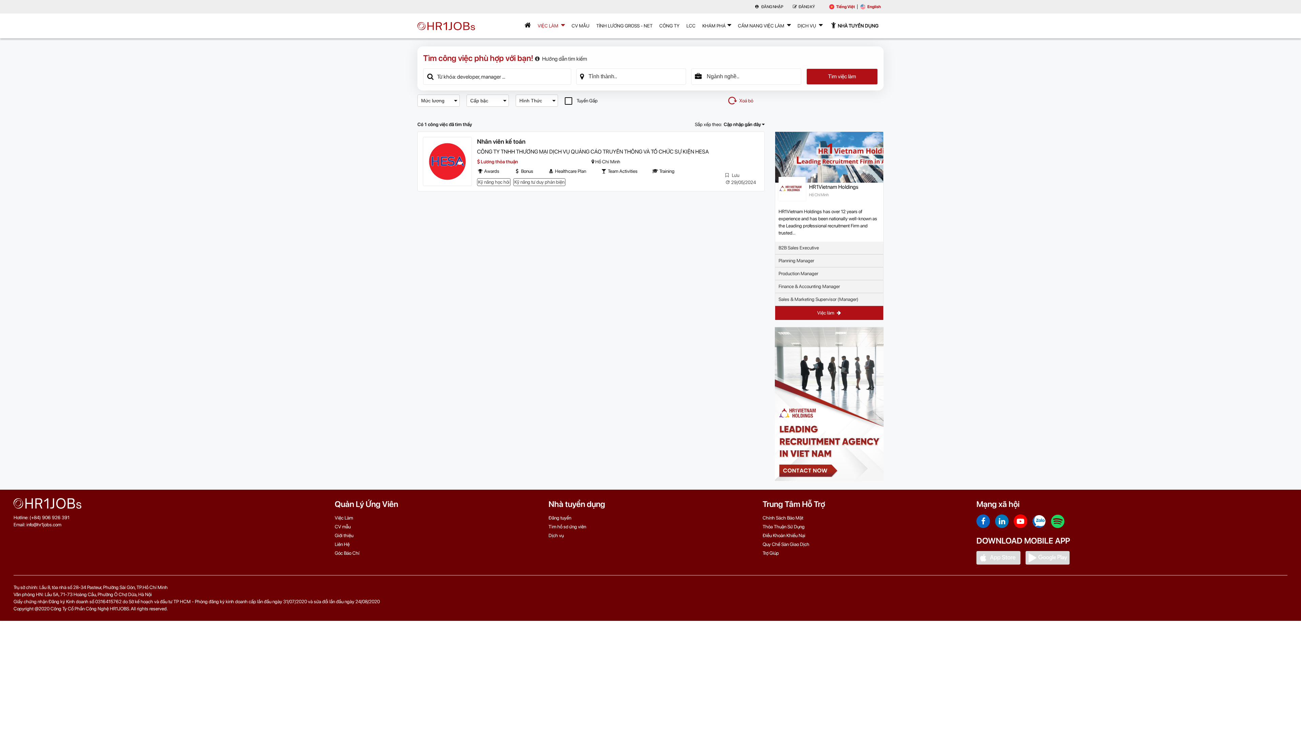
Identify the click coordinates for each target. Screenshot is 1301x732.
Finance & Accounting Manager (809, 286)
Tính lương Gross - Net (624, 25)
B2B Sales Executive (799, 247)
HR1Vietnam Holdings (833, 187)
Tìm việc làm (842, 76)
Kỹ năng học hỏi (494, 182)
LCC (691, 25)
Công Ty (669, 25)
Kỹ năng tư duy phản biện (539, 182)
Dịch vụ (556, 535)
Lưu (735, 175)
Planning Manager (796, 260)
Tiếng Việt (845, 6)
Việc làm (826, 313)
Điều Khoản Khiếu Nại (784, 535)
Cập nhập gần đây (743, 124)
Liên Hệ (342, 544)
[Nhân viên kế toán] (447, 161)
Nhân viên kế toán (501, 141)
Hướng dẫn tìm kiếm (564, 59)
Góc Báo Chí (347, 553)
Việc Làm (548, 25)
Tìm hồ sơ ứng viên (567, 526)
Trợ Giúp (771, 553)
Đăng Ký (807, 6)
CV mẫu (581, 25)
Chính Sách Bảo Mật (783, 518)
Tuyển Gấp (587, 100)
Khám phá (714, 25)
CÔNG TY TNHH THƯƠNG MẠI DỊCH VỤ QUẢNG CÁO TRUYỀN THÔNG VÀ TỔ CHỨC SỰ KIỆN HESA (593, 151)
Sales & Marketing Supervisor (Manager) (819, 299)
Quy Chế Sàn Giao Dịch (786, 544)
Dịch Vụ (807, 25)
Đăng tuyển (560, 518)
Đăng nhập (772, 6)
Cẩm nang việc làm (761, 25)
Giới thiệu (344, 535)
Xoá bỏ (746, 100)
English (874, 6)
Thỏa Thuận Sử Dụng (784, 526)
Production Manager (798, 273)
